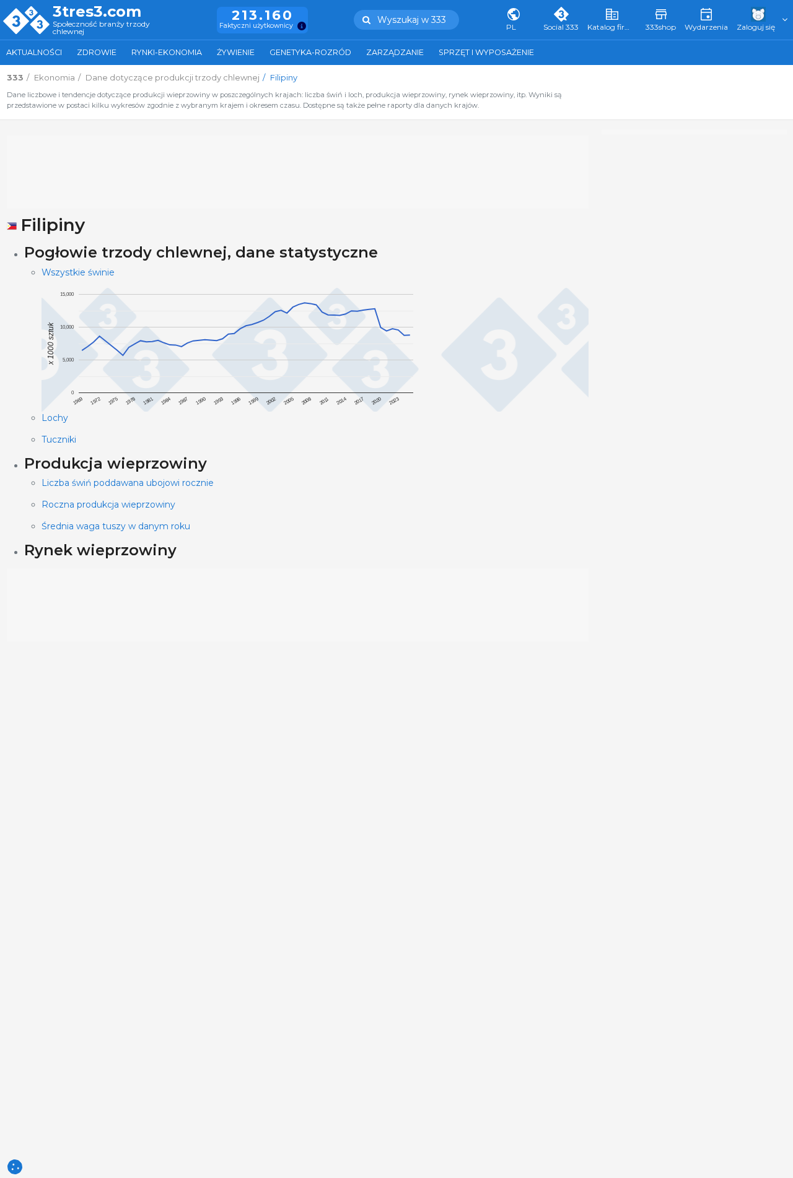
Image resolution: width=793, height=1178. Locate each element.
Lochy (55, 417)
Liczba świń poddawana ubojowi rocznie (128, 482)
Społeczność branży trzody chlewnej (101, 28)
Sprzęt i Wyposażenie (486, 52)
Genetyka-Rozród (310, 52)
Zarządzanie (395, 52)
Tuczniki (59, 439)
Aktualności (34, 52)
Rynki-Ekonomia (166, 52)
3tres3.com (97, 11)
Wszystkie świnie (78, 272)
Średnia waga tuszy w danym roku (116, 526)
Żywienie (236, 52)
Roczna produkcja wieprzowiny (108, 504)
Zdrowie (96, 52)
